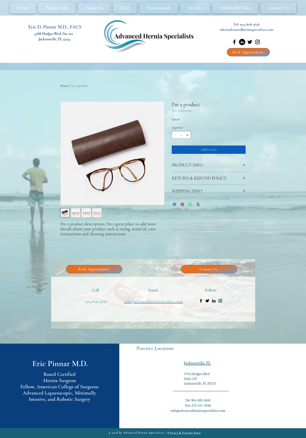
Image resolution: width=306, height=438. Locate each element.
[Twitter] (250, 42)
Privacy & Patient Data (184, 432)
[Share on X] (198, 204)
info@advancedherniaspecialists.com (246, 29)
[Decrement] (175, 135)
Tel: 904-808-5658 (197, 400)
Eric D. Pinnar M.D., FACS (54, 27)
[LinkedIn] (242, 42)
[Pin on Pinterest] (182, 204)
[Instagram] (257, 42)
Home (64, 86)
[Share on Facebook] (174, 204)
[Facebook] (234, 42)
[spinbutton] (181, 135)
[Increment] (187, 135)
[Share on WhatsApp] (190, 204)
